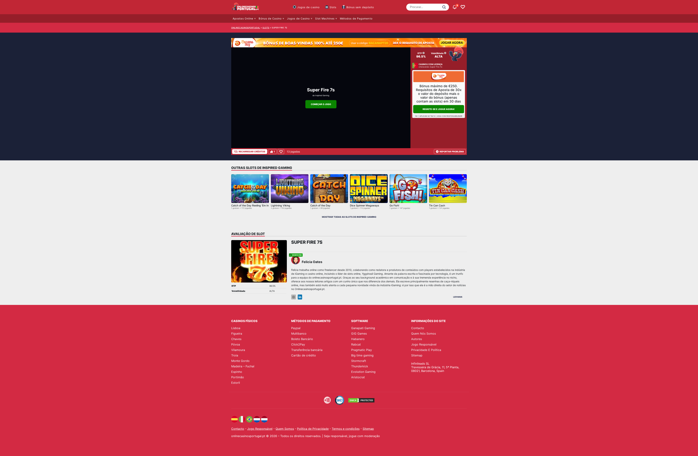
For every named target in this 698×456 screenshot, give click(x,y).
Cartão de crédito (303, 355)
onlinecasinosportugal (245, 27)
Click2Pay (298, 344)
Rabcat (356, 344)
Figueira (236, 333)
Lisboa (235, 328)
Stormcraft (358, 361)
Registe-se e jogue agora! (439, 109)
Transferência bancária (306, 350)
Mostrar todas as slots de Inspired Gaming (349, 217)
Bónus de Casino (270, 18)
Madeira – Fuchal (242, 366)
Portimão (237, 377)
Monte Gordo (240, 361)
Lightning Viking (280, 205)
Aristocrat (358, 377)
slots (265, 27)
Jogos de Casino (298, 18)
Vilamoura (238, 350)
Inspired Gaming (322, 95)
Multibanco (298, 333)
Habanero (358, 339)
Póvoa (235, 344)
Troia (234, 355)
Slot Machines (324, 18)
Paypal (295, 328)
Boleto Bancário (302, 339)
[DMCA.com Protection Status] (361, 400)
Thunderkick (359, 366)
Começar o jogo (321, 104)
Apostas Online (243, 18)
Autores (416, 339)
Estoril (235, 382)
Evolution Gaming (363, 372)
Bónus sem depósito (360, 7)
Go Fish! (394, 205)
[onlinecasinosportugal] (245, 7)
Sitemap (416, 355)
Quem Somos (285, 429)
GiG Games (359, 333)
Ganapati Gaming (363, 328)
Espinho (236, 372)
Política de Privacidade (313, 429)
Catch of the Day (320, 205)
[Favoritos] (463, 7)
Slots (333, 7)
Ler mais (457, 297)
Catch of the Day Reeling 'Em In (250, 205)
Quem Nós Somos (423, 333)
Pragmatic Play (361, 350)
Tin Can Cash (437, 205)
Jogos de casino (308, 7)
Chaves (236, 339)
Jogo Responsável (423, 344)
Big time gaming (362, 355)
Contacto (417, 328)
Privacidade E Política (426, 350)
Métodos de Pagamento (356, 18)
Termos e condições (346, 429)
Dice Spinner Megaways (364, 205)
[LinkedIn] (300, 297)
